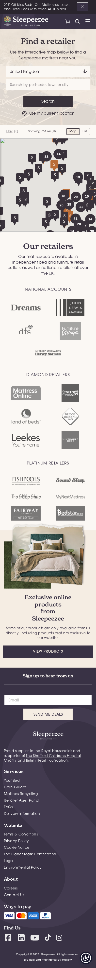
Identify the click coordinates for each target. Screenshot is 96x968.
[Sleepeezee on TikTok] (47, 937)
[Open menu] (87, 21)
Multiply (67, 959)
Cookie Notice (17, 847)
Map (72, 131)
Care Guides (15, 787)
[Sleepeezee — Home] (26, 21)
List (84, 131)
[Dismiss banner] (82, 6)
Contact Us (14, 895)
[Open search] (77, 21)
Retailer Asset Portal (21, 800)
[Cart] (67, 21)
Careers (11, 888)
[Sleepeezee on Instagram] (59, 937)
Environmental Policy (23, 867)
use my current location (52, 113)
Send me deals (48, 714)
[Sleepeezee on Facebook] (8, 937)
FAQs (8, 807)
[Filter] (12, 131)
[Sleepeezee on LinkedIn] (21, 937)
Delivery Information (22, 813)
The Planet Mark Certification (30, 854)
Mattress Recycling (21, 794)
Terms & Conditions (21, 834)
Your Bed (12, 780)
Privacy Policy (16, 841)
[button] (78, 177)
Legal (9, 861)
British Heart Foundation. (47, 760)
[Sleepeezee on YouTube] (34, 937)
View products (48, 651)
